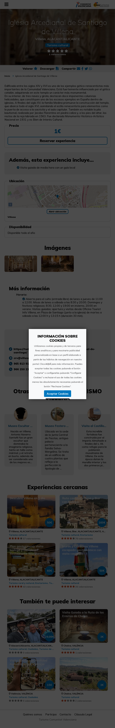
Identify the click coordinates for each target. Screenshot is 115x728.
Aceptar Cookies (57, 393)
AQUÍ (48, 364)
